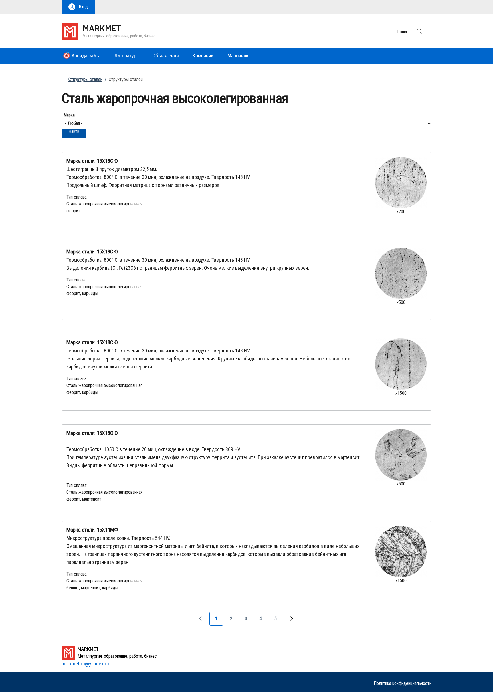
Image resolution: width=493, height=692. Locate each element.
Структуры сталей (85, 79)
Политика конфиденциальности (402, 683)
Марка (69, 115)
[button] (78, 7)
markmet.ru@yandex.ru (85, 664)
